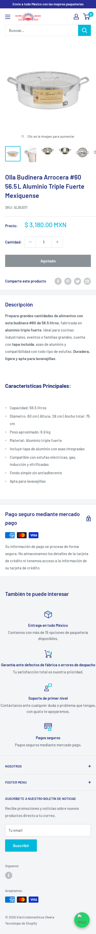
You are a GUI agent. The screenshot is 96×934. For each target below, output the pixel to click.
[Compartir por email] (87, 281)
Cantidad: (13, 242)
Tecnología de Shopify (21, 923)
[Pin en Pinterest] (67, 281)
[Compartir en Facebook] (58, 281)
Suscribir (21, 845)
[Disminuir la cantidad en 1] (30, 242)
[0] (86, 17)
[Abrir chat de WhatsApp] (82, 920)
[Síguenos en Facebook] (8, 875)
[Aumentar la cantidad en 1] (57, 242)
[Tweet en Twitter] (77, 281)
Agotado (48, 260)
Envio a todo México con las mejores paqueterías (48, 4)
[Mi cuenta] (76, 16)
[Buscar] (84, 30)
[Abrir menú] (7, 17)
